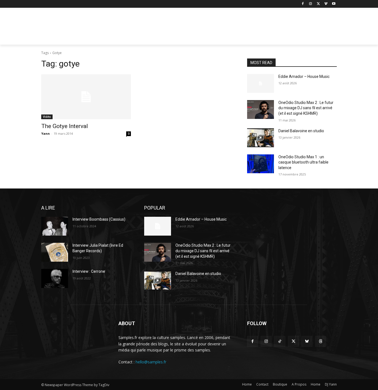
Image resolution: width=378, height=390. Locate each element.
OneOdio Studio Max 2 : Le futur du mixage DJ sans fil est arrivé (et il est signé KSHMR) (305, 108)
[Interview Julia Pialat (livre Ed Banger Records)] (54, 252)
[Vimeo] (326, 4)
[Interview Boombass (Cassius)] (54, 226)
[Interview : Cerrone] (54, 278)
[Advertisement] (230, 28)
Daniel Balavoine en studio (301, 131)
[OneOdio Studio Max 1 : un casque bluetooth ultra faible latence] (260, 163)
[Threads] (320, 341)
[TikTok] (279, 341)
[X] (318, 4)
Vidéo (47, 117)
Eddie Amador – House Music (304, 76)
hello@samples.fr (151, 361)
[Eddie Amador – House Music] (260, 83)
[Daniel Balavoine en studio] (260, 137)
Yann (45, 133)
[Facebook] (303, 4)
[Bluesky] (307, 341)
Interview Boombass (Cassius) (99, 219)
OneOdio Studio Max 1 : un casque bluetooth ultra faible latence (303, 162)
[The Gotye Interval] (86, 96)
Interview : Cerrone (89, 271)
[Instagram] (310, 4)
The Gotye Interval (64, 126)
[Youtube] (333, 4)
